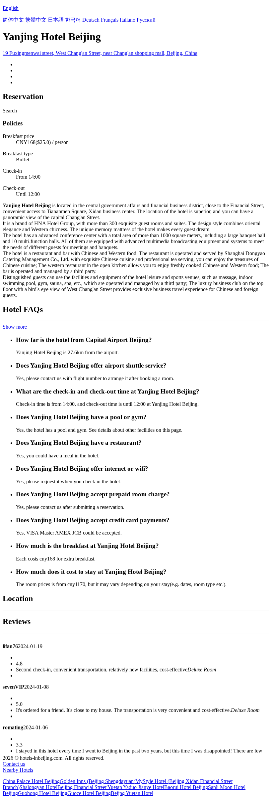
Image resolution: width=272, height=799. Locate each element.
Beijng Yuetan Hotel (132, 793)
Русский (146, 20)
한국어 (73, 20)
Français (109, 20)
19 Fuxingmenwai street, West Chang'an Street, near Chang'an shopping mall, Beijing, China (100, 53)
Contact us (14, 764)
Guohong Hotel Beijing (42, 793)
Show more (15, 327)
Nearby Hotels (18, 770)
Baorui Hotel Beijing (186, 787)
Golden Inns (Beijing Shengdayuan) (97, 781)
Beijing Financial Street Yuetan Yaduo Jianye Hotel (110, 787)
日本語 (56, 20)
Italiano (127, 20)
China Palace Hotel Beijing (31, 781)
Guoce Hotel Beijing (89, 793)
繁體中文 (35, 20)
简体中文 (13, 20)
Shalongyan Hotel (38, 787)
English (11, 8)
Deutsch (91, 20)
